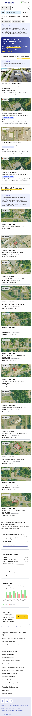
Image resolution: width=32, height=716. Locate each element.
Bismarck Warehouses (8, 664)
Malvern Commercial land (9, 651)
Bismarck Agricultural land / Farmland (13, 638)
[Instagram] (11, 701)
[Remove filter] (19, 12)
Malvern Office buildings (9, 676)
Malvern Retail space (8, 680)
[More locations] (23, 21)
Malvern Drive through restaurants (12, 670)
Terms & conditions (13, 705)
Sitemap (11, 708)
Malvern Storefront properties (11, 645)
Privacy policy (24, 705)
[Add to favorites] (28, 70)
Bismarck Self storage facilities (11, 660)
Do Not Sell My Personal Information (12, 710)
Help (6, 708)
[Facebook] (2, 701)
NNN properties (7, 693)
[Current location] (2, 21)
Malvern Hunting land (8, 641)
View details (16, 82)
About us (3, 705)
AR (16, 626)
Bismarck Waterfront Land (10, 648)
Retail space (5, 690)
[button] (20, 8)
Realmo (9, 2)
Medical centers (10, 626)
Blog (2, 708)
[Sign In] (28, 2)
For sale (3, 626)
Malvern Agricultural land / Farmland (13, 667)
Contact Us (22, 617)
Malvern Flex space (8, 654)
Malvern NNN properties (9, 673)
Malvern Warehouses (8, 657)
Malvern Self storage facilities (11, 683)
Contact (18, 708)
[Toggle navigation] (2, 2)
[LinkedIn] (7, 701)
